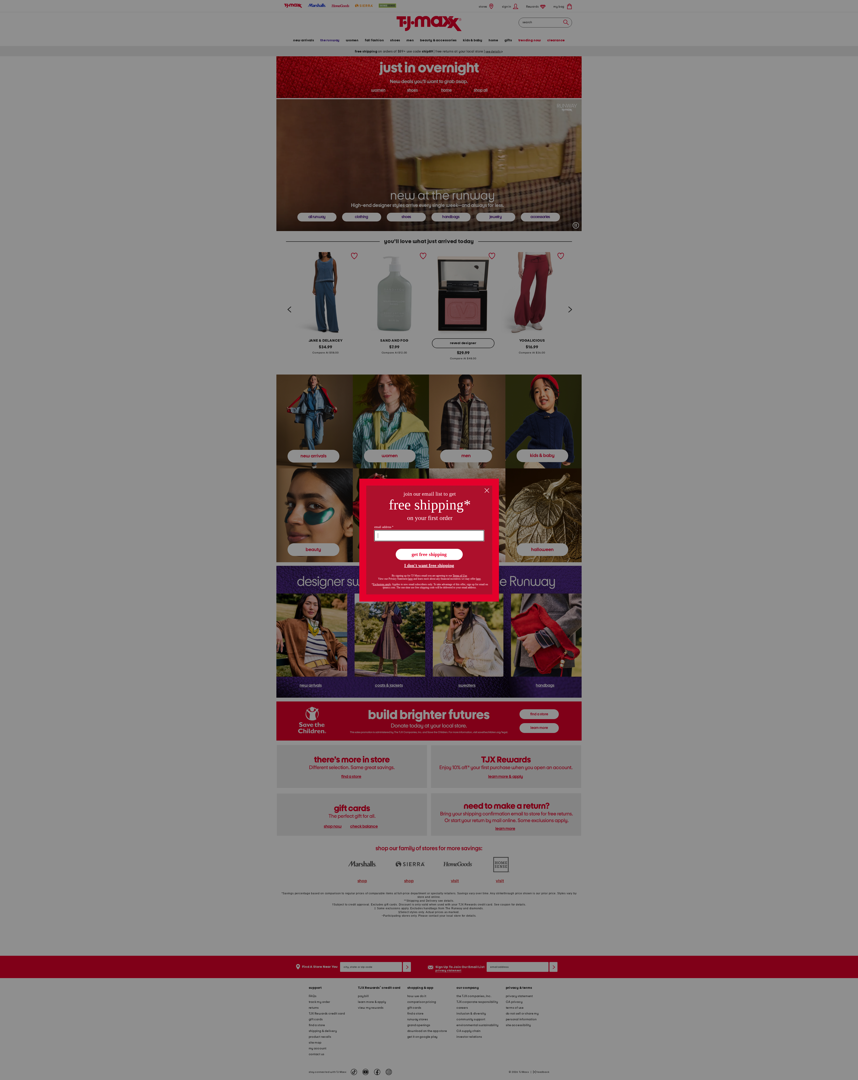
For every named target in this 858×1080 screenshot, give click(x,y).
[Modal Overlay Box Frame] (429, 540)
